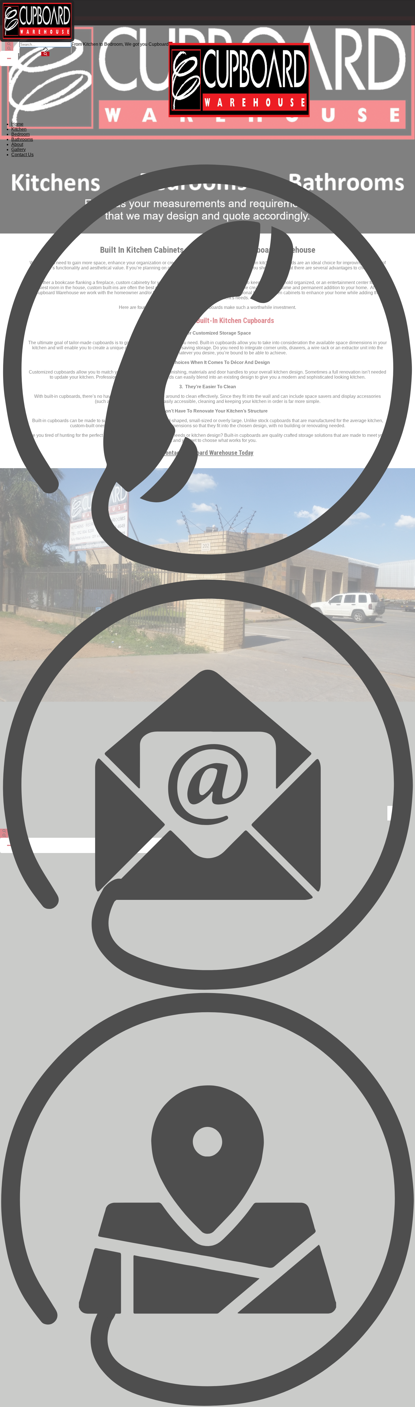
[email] (207, 784)
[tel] (207, 369)
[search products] (45, 54)
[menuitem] (17, 124)
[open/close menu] (170, 42)
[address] (207, 1199)
